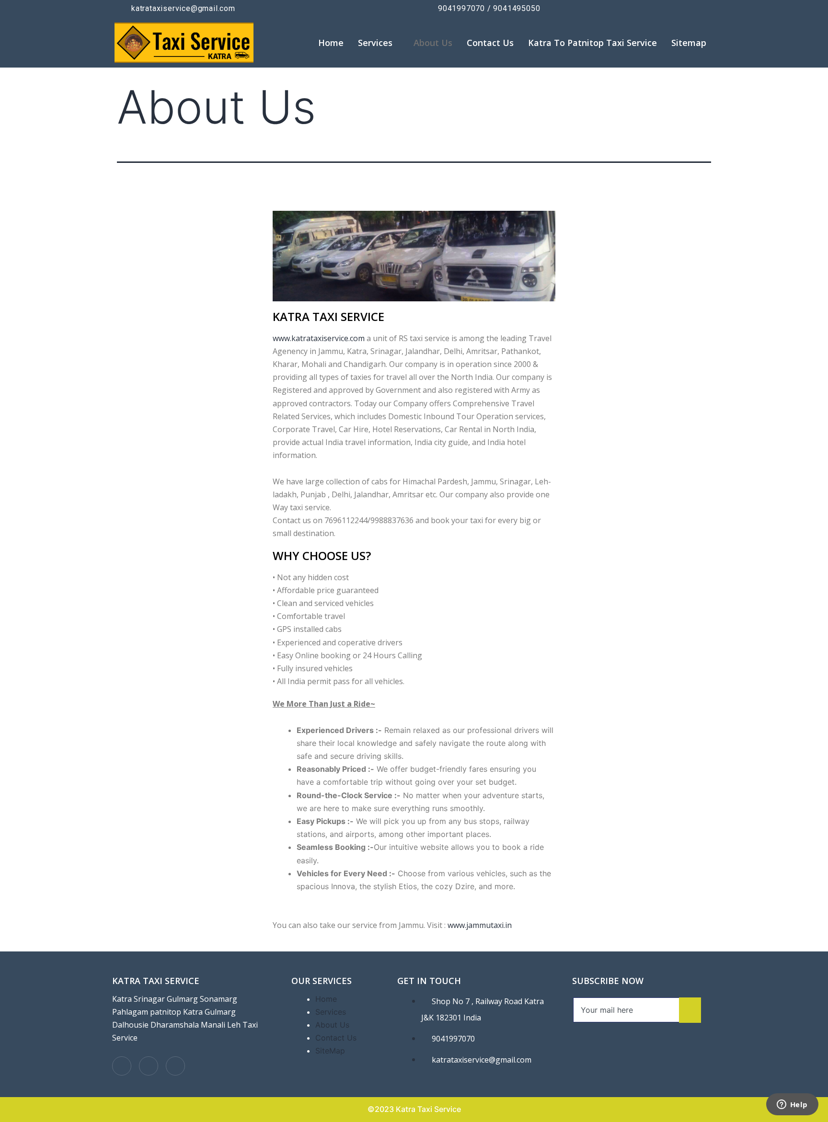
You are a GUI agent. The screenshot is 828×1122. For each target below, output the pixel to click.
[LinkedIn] (175, 1066)
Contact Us (490, 42)
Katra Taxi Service (155, 980)
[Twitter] (148, 1066)
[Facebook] (121, 1066)
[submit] (690, 1010)
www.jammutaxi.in (480, 925)
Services (375, 42)
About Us (433, 42)
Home (331, 42)
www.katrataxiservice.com (319, 338)
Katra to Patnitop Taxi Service (592, 42)
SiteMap (330, 1050)
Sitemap (688, 42)
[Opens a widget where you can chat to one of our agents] (792, 1105)
